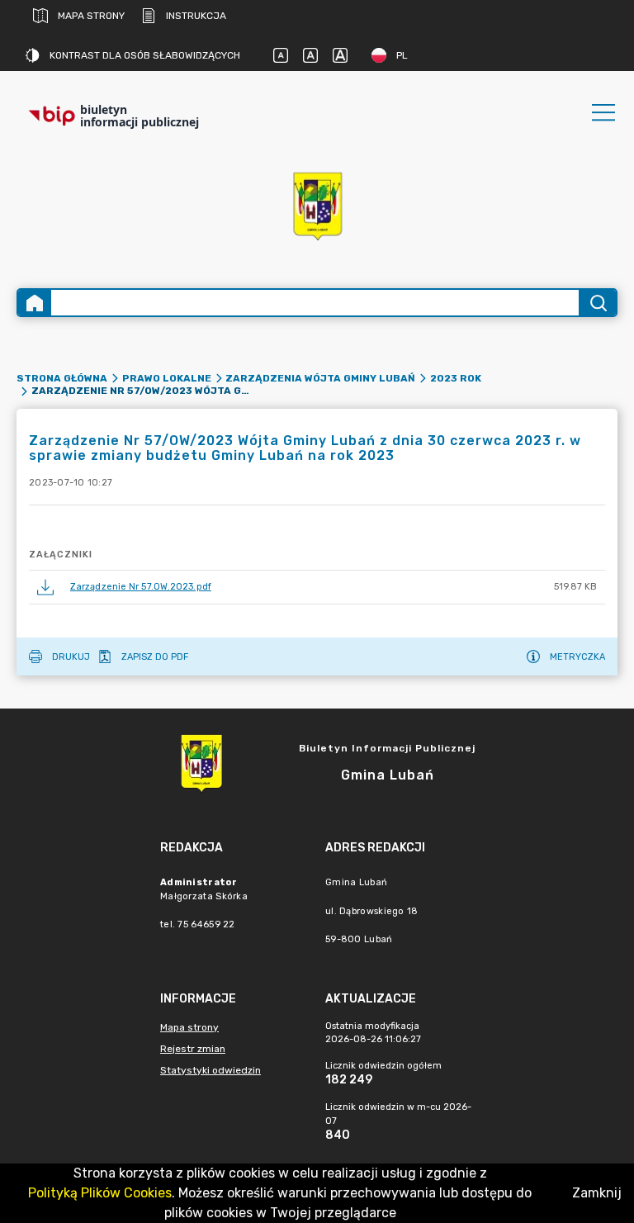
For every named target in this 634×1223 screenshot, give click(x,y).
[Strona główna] (34, 302)
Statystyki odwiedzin (210, 1070)
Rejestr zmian (192, 1049)
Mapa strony (91, 15)
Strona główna (62, 378)
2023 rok (455, 378)
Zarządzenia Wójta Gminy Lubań (320, 378)
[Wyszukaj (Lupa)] (597, 302)
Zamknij (597, 1193)
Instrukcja (196, 15)
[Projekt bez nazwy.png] (317, 205)
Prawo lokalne (166, 378)
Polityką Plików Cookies (100, 1193)
